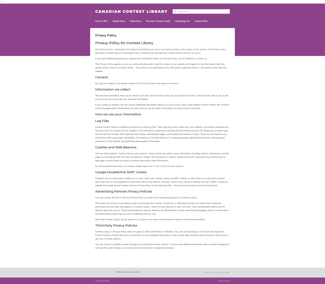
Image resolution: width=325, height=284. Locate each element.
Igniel (228, 281)
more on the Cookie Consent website (165, 166)
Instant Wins (201, 21)
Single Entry (119, 21)
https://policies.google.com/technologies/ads (195, 185)
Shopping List (182, 21)
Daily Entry (135, 21)
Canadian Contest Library (131, 11)
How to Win (101, 21)
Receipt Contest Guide (158, 21)
